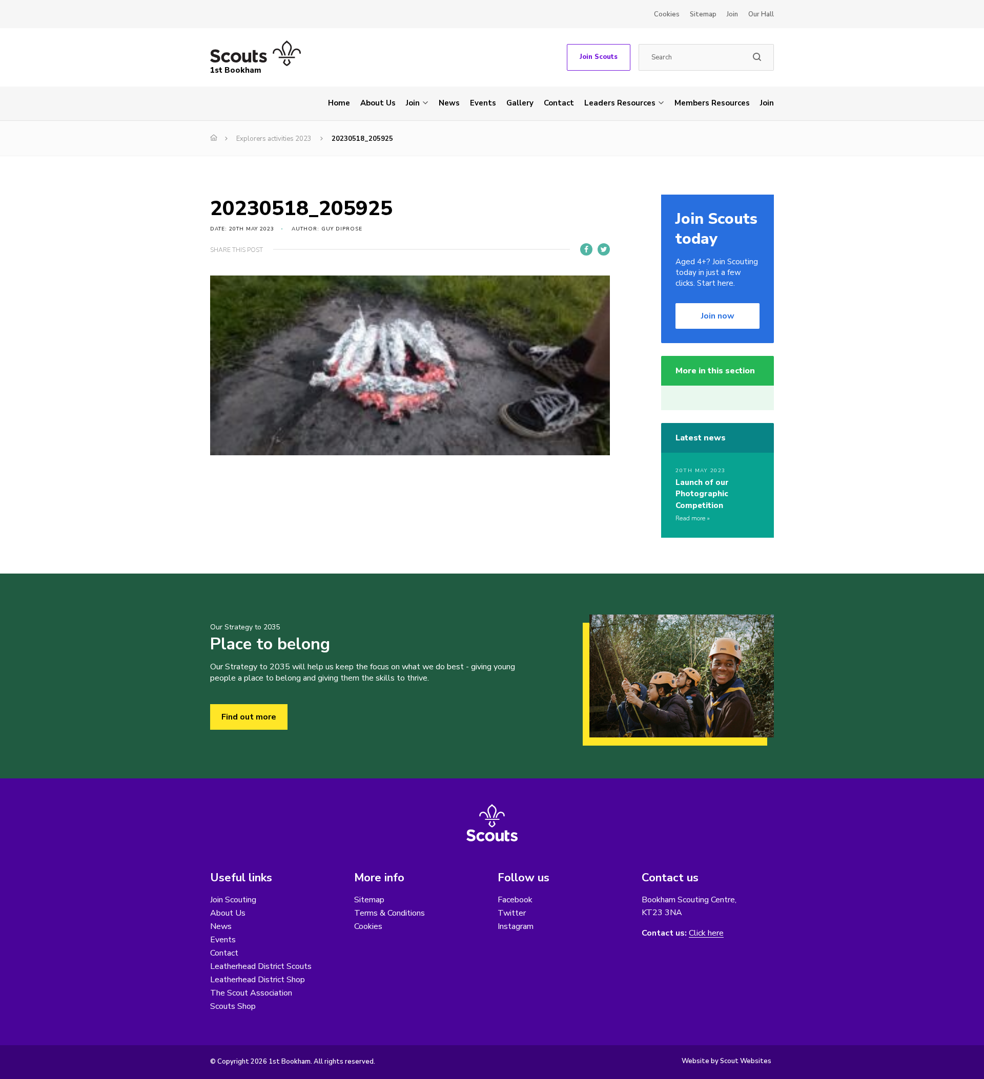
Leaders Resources (619, 103)
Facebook (515, 899)
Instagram (516, 926)
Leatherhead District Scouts (261, 966)
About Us (378, 103)
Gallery (520, 103)
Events (483, 103)
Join (732, 14)
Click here (706, 933)
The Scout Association (251, 993)
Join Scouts (599, 56)
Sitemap (703, 14)
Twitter (512, 913)
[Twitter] (604, 249)
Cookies (667, 14)
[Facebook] (586, 249)
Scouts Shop (233, 1006)
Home (339, 103)
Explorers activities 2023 (274, 138)
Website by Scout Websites (726, 1061)
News (449, 103)
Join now (717, 316)
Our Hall (761, 14)
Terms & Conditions (389, 913)
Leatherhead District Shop (257, 979)
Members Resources (712, 103)
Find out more (248, 717)
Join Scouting (233, 899)
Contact (559, 103)
